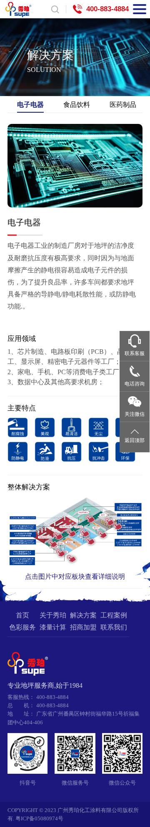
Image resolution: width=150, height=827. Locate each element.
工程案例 (113, 615)
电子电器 (30, 104)
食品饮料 (76, 104)
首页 (22, 615)
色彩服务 (22, 627)
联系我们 (113, 627)
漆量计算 (53, 627)
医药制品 (123, 104)
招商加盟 (83, 627)
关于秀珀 (53, 615)
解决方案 (83, 615)
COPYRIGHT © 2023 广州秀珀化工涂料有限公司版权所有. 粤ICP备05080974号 (73, 814)
